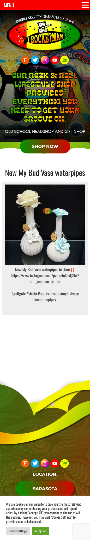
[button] (85, 5)
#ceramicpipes (45, 300)
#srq (40, 294)
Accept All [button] (40, 531)
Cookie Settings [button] (18, 531)
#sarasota (51, 294)
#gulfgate (19, 294)
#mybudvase (69, 294)
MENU (9, 5)
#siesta (31, 294)
